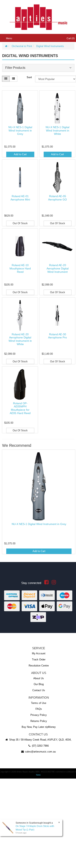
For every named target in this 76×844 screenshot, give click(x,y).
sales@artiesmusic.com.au (40, 751)
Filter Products (15, 67)
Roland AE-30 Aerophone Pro (57, 336)
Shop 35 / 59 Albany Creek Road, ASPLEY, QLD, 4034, (40, 739)
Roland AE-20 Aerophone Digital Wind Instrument (58, 268)
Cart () (70, 38)
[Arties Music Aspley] (38, 17)
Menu (8, 38)
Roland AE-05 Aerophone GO (57, 198)
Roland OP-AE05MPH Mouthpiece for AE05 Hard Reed (20, 408)
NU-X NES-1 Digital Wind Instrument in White (57, 130)
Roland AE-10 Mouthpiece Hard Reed (20, 268)
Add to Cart (20, 154)
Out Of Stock (20, 223)
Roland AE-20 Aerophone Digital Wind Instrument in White (20, 339)
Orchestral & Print (22, 46)
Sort (29, 77)
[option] (38, 503)
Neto (38, 775)
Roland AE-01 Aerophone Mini (20, 198)
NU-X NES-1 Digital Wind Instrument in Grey (20, 130)
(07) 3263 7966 (40, 745)
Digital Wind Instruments (50, 46)
